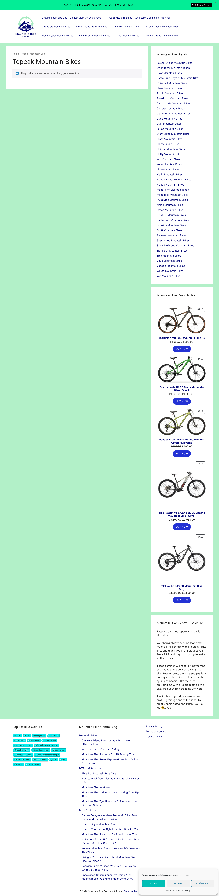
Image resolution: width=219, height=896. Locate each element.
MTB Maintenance (90, 768)
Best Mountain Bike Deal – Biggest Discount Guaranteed (71, 17)
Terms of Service (156, 731)
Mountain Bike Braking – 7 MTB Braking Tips (108, 754)
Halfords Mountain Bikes (126, 26)
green (53, 759)
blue (27, 735)
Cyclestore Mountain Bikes (56, 26)
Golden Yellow (40, 760)
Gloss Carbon (50, 740)
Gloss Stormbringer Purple (47, 755)
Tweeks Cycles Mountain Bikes (161, 35)
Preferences (203, 883)
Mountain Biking (88, 735)
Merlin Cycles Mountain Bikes (57, 35)
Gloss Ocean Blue (41, 750)
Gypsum (18, 764)
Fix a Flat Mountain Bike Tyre (99, 773)
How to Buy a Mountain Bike (98, 824)
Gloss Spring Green (23, 755)
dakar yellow (39, 736)
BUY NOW (182, 348)
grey (63, 759)
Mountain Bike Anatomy (96, 787)
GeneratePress (132, 891)
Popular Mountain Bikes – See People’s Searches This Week (138, 17)
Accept (154, 883)
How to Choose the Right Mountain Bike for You (110, 829)
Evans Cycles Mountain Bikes (91, 26)
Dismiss (178, 883)
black (17, 735)
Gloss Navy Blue (22, 750)
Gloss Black (34, 740)
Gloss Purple (58, 750)
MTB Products (87, 810)
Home (15, 53)
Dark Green (20, 740)
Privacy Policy (184, 890)
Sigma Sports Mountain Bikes (94, 35)
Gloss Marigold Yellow (46, 745)
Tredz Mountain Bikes (127, 35)
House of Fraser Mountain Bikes (161, 26)
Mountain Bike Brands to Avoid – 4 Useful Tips (109, 834)
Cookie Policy (171, 890)
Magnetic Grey (33, 764)
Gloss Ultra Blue (22, 759)
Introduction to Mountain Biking (100, 749)
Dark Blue (53, 736)
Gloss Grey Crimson (23, 745)
